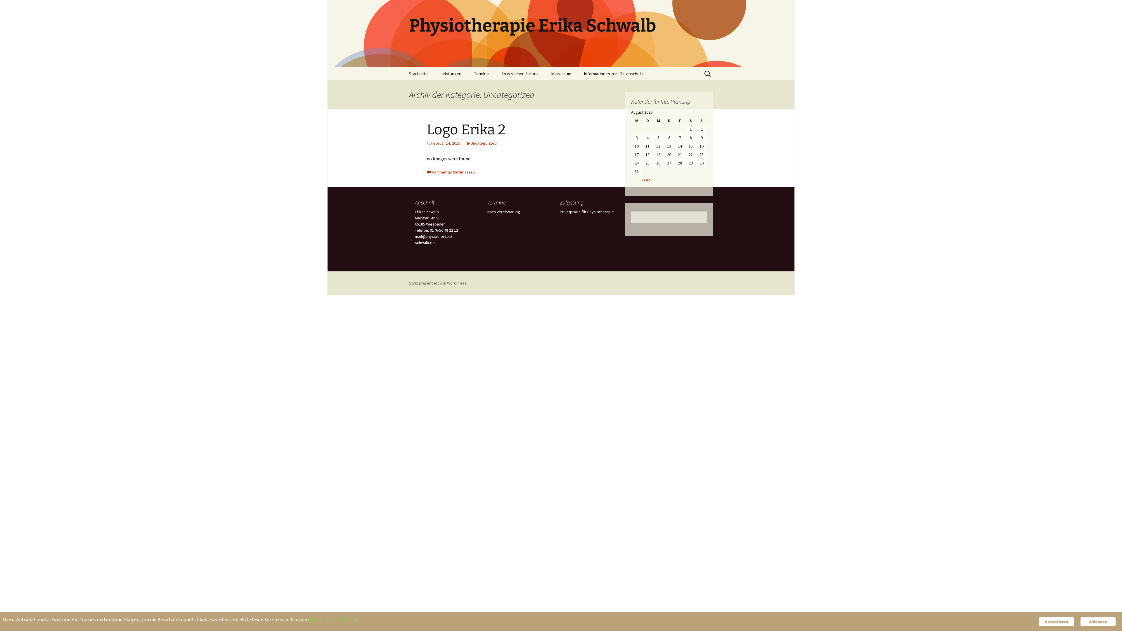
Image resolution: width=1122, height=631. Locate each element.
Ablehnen (1098, 622)
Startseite (418, 74)
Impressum (561, 74)
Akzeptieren (1056, 622)
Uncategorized (484, 143)
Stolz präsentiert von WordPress (438, 283)
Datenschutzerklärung (334, 619)
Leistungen (450, 74)
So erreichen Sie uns (520, 74)
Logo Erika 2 (466, 129)
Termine (481, 74)
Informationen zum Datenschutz (613, 74)
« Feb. (646, 180)
